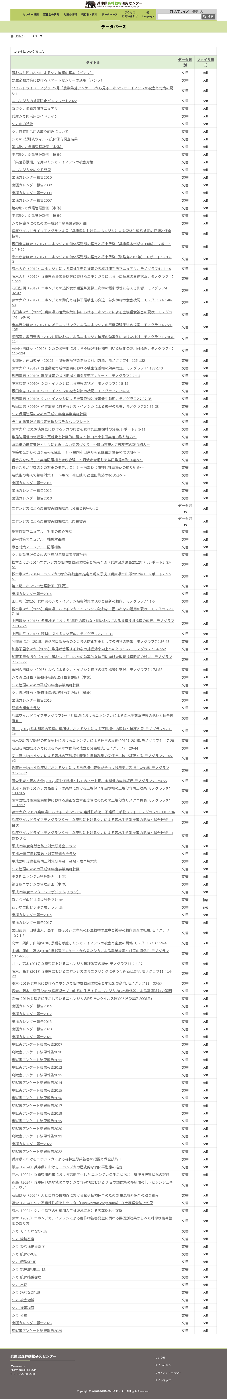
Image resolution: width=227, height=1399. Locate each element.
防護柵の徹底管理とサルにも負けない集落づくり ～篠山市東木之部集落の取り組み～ (81, 444)
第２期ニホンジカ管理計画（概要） (40, 586)
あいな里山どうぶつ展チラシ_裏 (37, 907)
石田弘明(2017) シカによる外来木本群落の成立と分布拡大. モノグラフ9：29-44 (75, 748)
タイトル (93, 62)
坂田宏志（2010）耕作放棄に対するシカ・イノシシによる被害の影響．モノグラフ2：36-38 (85, 406)
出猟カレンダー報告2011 (32, 483)
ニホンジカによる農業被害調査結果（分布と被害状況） (56, 508)
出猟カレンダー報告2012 (32, 490)
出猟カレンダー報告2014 (32, 593)
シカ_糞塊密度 (23, 1239)
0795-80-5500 (26, 1374)
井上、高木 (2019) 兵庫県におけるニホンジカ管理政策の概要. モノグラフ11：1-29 (77, 963)
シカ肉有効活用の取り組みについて (40, 131)
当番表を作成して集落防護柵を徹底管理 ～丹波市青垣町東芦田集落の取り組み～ (77, 460)
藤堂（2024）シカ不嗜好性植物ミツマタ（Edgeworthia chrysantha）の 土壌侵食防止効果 (82, 1203)
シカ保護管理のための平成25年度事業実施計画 (49, 414)
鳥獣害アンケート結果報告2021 (37, 1136)
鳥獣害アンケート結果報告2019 (37, 1121)
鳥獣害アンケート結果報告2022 (37, 1151)
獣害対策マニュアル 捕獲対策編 (38, 539)
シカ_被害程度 (23, 1307)
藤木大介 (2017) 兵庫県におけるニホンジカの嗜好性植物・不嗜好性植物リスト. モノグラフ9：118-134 (93, 812)
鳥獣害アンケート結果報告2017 (37, 1105)
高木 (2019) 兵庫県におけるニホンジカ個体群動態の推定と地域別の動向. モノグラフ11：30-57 (87, 983)
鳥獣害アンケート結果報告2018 (37, 1113)
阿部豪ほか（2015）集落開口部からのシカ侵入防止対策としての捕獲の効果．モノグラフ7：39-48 (90, 641)
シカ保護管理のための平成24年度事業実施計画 (49, 223)
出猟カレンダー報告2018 (32, 1021)
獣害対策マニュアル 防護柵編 (36, 547)
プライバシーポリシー (168, 1372)
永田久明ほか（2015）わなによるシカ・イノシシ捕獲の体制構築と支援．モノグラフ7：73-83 (87, 669)
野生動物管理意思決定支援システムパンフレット (51, 421)
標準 (195, 11)
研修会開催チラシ (26, 708)
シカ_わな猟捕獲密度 (28, 1246)
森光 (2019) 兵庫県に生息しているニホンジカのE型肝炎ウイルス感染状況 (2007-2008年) (82, 998)
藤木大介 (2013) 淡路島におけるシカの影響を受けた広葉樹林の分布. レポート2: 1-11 (78, 429)
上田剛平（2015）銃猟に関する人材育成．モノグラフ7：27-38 (62, 634)
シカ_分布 (19, 1315)
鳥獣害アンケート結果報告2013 (37, 1075)
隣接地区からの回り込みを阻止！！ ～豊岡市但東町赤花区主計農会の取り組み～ (76, 452)
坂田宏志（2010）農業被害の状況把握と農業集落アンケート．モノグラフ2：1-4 (76, 375)
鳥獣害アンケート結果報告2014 (37, 1082)
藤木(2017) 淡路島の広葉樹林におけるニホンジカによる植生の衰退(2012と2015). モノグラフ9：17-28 (93, 740)
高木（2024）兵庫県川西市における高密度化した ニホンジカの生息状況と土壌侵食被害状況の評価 (90, 1174)
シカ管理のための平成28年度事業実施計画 (46, 869)
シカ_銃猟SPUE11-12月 (30, 1269)
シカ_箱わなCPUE (26, 1292)
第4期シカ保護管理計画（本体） (37, 208)
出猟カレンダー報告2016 (32, 915)
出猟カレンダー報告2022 (32, 1144)
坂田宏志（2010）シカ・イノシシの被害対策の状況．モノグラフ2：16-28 (71, 391)
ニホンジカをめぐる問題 (31, 170)
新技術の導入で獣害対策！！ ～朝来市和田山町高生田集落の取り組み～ (69, 475)
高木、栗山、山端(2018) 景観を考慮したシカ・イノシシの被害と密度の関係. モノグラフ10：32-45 (90, 943)
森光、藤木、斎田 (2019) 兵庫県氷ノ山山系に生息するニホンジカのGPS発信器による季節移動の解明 (92, 991)
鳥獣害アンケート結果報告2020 (37, 1128)
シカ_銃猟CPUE (24, 1254)
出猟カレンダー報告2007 (32, 200)
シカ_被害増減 (23, 1300)
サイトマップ (163, 1380)
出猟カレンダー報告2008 (32, 193)
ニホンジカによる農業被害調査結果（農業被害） (51, 521)
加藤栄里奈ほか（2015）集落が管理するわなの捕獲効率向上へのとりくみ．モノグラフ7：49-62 (89, 649)
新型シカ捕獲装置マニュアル (35, 108)
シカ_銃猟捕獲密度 (26, 1277)
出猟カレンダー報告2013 (32, 498)
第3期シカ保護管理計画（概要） (37, 154)
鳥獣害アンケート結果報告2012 (37, 1067)
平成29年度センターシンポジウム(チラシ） (46, 892)
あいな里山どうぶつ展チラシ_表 (37, 899)
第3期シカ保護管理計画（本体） (37, 147)
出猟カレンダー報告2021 (32, 1037)
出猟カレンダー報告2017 (32, 922)
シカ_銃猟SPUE (24, 1261)
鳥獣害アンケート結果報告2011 (37, 1060)
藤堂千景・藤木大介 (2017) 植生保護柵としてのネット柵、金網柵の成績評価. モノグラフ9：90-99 (89, 781)
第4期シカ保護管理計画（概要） (37, 215)
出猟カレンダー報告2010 (32, 177)
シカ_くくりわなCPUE (29, 1231)
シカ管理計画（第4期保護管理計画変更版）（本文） (53, 677)
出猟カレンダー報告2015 (32, 700)
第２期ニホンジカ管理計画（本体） (40, 876)
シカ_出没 (19, 1284)
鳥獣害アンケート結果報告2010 (37, 1052)
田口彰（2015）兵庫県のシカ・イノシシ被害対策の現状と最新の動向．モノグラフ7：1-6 (83, 601)
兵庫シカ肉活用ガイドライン (35, 116)
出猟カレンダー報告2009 (32, 185)
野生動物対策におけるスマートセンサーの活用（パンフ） (58, 80)
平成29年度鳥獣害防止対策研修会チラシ (44, 846)
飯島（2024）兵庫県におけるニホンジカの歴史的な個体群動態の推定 (67, 1167)
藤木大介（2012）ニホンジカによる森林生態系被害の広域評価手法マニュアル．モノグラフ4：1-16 (91, 268)
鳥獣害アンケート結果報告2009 (37, 1044)
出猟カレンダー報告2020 (32, 1029)
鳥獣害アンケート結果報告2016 (37, 1098)
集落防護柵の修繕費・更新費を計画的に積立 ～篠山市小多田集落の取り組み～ (74, 437)
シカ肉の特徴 (22, 124)
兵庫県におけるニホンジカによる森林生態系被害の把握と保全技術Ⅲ (67, 1159)
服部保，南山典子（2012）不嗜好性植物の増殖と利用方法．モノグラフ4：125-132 (78, 360)
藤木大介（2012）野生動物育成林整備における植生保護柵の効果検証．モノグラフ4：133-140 (87, 368)
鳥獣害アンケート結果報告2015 (37, 1090)
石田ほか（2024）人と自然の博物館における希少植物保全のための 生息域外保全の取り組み (85, 1195)
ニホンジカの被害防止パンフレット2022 (44, 101)
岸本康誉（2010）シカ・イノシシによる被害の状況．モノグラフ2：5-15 (70, 383)
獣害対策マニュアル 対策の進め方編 (42, 531)
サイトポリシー (164, 1365)
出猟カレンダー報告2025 (32, 1323)
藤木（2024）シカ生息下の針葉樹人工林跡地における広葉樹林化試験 (67, 1210)
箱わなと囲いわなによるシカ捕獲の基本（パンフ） (53, 73)
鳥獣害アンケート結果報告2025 (37, 1330)
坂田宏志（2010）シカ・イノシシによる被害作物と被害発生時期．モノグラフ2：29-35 (82, 398)
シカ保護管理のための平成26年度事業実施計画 (49, 554)
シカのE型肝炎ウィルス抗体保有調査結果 (45, 139)
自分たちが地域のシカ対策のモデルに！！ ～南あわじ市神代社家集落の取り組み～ (78, 467)
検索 (210, 16)
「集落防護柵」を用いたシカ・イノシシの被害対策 (52, 162)
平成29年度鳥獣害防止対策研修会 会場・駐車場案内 (54, 861)
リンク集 (160, 1358)
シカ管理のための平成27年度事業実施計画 (46, 685)
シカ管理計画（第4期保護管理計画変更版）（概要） (53, 692)
